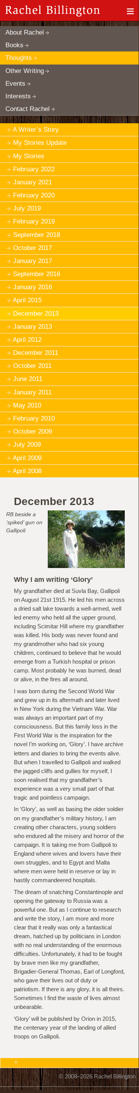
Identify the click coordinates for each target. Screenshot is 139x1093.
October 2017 (32, 248)
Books (14, 45)
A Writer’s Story (36, 129)
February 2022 (34, 169)
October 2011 (32, 365)
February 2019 (34, 221)
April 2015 (27, 300)
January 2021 (32, 182)
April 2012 (27, 339)
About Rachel (24, 32)
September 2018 (36, 234)
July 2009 (27, 444)
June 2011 (27, 379)
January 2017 (32, 261)
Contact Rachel (27, 109)
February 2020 (34, 195)
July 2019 (27, 208)
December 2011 (35, 352)
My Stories (28, 156)
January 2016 (32, 287)
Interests (18, 96)
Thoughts (18, 57)
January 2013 (32, 326)
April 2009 (27, 458)
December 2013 (36, 313)
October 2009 (32, 431)
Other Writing (24, 71)
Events (15, 83)
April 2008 (27, 471)
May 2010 (27, 405)
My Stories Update (40, 142)
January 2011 (32, 392)
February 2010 (34, 418)
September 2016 (36, 274)
